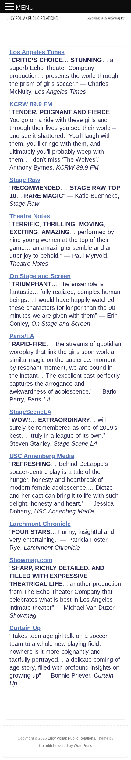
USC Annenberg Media (41, 456)
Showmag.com (30, 560)
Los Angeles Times (37, 52)
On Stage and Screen (40, 276)
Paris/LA (21, 336)
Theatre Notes (29, 216)
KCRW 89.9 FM (30, 104)
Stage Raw (24, 180)
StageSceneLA (30, 411)
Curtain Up (25, 628)
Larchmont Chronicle (40, 523)
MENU (25, 7)
